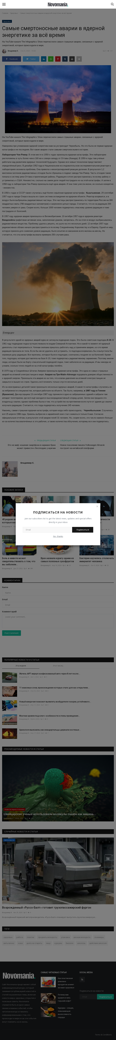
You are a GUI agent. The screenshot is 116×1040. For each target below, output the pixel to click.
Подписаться (82, 529)
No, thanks (58, 536)
